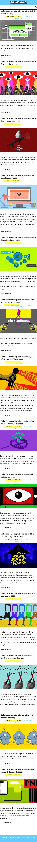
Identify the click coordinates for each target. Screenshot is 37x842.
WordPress (28, 839)
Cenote (8, 839)
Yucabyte (18, 18)
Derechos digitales (13, 16)
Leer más (7, 55)
